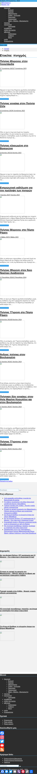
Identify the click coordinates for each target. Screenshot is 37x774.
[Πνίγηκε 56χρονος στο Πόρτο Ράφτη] (12, 255)
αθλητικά (7, 32)
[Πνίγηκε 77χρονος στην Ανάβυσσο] (12, 467)
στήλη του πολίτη (10, 30)
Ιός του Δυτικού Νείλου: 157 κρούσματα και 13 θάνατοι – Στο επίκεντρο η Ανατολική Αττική (19, 519)
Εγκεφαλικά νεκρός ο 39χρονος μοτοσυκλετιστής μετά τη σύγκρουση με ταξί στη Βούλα (20, 523)
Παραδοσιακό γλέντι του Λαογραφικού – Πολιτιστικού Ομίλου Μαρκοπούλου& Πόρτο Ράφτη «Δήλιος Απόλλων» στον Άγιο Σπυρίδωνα (20, 531)
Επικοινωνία (8, 720)
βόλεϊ (10, 37)
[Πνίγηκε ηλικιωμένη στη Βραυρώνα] (12, 171)
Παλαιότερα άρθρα (6, 481)
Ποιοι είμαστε (8, 724)
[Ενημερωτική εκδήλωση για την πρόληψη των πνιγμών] (12, 213)
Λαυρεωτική (12, 19)
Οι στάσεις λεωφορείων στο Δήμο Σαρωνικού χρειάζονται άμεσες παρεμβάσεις (19, 503)
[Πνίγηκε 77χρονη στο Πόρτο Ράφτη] (12, 337)
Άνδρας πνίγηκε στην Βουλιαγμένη (12, 356)
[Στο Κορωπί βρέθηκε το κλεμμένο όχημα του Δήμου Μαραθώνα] (7, 640)
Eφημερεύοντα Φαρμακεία (13, 758)
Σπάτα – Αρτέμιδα (14, 15)
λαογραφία (11, 26)
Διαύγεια (7, 762)
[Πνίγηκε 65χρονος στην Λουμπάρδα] (12, 86)
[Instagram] (18, 737)
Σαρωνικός (11, 17)
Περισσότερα (4, 99)
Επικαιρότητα (8, 41)
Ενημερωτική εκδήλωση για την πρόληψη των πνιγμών (16, 189)
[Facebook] (18, 733)
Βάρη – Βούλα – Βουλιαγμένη (18, 21)
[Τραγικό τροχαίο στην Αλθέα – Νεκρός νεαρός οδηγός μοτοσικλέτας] (7, 605)
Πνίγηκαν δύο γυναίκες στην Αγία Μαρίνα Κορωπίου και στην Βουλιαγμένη (16, 399)
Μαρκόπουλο (12, 13)
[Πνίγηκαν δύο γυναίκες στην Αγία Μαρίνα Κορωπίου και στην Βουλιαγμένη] (12, 425)
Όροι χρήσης (8, 722)
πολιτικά (7, 23)
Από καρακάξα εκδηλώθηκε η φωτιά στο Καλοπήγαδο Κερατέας (17, 499)
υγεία (6, 39)
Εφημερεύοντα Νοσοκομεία (13, 760)
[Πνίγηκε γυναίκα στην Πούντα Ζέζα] (12, 128)
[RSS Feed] (18, 749)
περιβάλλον (8, 28)
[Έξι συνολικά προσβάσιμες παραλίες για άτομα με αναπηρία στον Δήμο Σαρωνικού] (7, 622)
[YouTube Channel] (18, 745)
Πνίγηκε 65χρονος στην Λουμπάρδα (14, 62)
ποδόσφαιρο (12, 34)
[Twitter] (18, 741)
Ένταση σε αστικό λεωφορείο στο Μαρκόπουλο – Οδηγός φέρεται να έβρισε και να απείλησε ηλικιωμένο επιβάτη (20, 511)
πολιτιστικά (8, 24)
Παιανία (10, 12)
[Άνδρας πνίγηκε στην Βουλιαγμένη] (12, 379)
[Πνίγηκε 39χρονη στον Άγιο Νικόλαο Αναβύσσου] (12, 295)
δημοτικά (7, 8)
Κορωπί (10, 10)
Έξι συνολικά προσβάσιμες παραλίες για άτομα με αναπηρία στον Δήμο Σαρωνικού (19, 527)
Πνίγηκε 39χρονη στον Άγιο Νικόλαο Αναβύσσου (16, 271)
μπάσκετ (11, 36)
